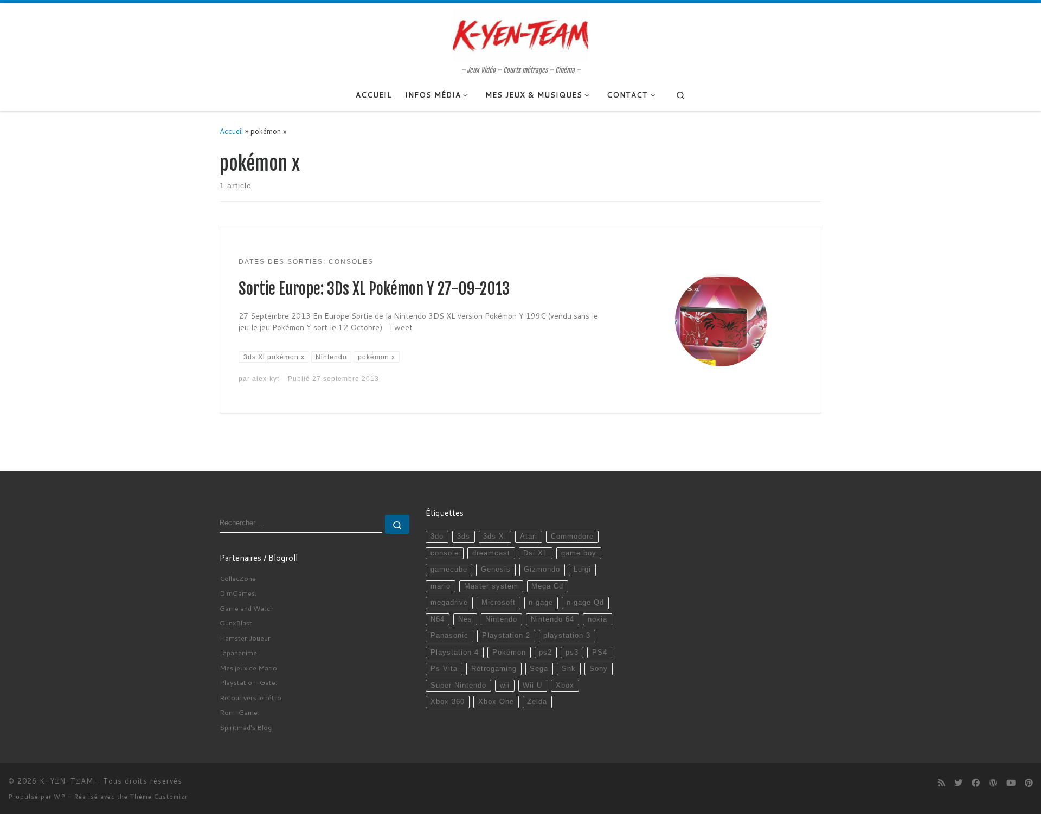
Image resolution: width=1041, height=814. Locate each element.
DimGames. (238, 593)
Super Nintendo (458, 685)
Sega (539, 669)
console (444, 553)
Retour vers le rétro (250, 697)
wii (505, 685)
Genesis (496, 569)
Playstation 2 (506, 635)
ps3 (572, 652)
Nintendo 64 (552, 619)
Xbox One (496, 702)
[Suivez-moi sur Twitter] (958, 783)
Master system (491, 586)
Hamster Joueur (245, 638)
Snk (569, 669)
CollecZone (238, 578)
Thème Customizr (159, 796)
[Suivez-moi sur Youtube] (1011, 783)
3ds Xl (494, 536)
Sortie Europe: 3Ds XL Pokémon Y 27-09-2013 (374, 289)
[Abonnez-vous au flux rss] (941, 783)
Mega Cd (547, 586)
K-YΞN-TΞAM (66, 781)
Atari (528, 536)
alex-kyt (265, 378)
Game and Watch (247, 608)
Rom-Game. (239, 712)
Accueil (231, 131)
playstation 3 (566, 635)
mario (440, 586)
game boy (578, 553)
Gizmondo (542, 569)
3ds (463, 536)
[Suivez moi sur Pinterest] (1029, 783)
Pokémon (509, 652)
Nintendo (501, 619)
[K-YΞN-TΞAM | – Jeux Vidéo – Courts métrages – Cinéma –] (520, 34)
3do (437, 536)
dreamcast (491, 553)
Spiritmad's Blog (246, 727)
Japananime (238, 652)
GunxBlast (236, 623)
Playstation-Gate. (248, 682)
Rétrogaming (494, 669)
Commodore (572, 536)
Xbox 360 (447, 702)
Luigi (582, 569)
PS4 (599, 652)
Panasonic (449, 635)
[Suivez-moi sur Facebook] (976, 783)
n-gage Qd (585, 602)
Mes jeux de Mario (248, 668)
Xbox (565, 685)
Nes (465, 619)
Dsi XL (535, 553)
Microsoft (498, 602)
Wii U (532, 685)
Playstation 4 (454, 652)
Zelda (537, 702)
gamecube (448, 569)
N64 (437, 619)
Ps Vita (444, 669)
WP (60, 796)
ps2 (545, 652)
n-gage (541, 602)
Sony (598, 669)
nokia (597, 619)
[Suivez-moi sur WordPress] (993, 783)
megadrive (449, 602)
